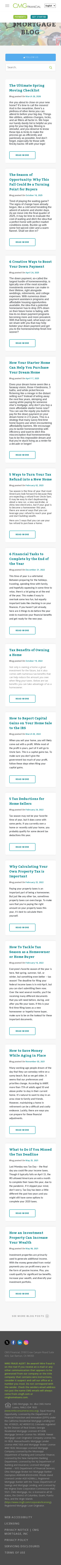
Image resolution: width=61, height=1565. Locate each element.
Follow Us (32, 57)
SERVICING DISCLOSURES (22, 1546)
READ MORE (22, 155)
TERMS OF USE (15, 1552)
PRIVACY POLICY (16, 1540)
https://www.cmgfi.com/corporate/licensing (28, 1502)
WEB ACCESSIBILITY (18, 1517)
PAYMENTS (20, 16)
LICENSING (12, 1523)
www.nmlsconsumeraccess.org (21, 1410)
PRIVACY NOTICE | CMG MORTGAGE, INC (22, 1531)
